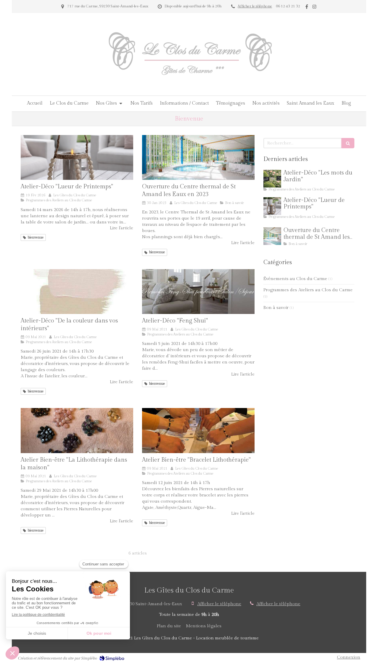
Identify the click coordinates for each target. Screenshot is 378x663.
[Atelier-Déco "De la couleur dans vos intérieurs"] (77, 291)
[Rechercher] (347, 143)
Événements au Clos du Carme (295, 278)
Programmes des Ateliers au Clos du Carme (308, 289)
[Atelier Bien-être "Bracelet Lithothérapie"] (198, 430)
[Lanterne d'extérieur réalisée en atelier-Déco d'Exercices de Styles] (77, 157)
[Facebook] (306, 7)
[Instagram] (314, 7)
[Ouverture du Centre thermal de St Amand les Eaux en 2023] (198, 157)
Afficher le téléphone (255, 6)
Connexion (348, 657)
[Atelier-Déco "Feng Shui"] (198, 291)
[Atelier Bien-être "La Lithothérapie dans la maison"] (77, 430)
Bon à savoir (276, 307)
